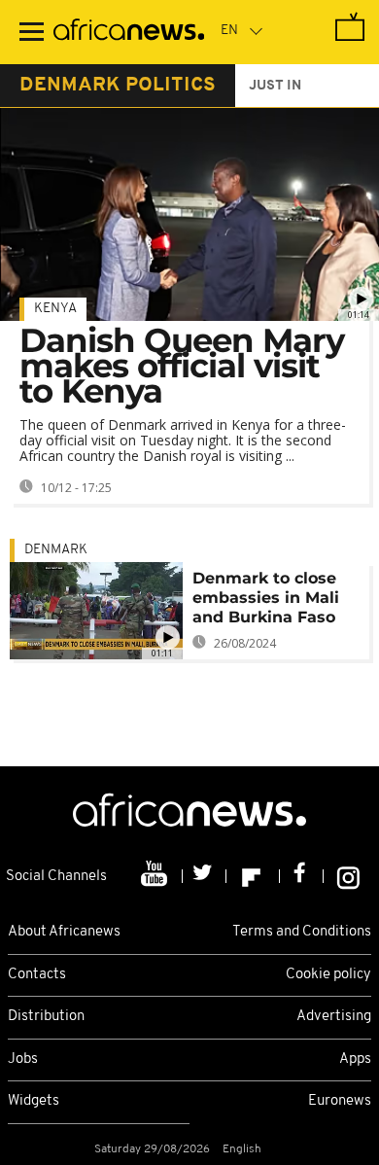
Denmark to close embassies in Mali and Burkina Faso (265, 597)
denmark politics (117, 85)
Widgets (33, 1101)
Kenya (55, 308)
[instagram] (348, 876)
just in (275, 86)
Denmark (55, 550)
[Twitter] (204, 876)
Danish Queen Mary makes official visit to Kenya (181, 365)
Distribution (46, 1016)
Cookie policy (328, 975)
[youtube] (156, 876)
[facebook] (302, 876)
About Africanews (64, 932)
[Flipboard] (253, 876)
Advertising (333, 1016)
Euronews (339, 1101)
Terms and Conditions (301, 932)
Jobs (23, 1059)
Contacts (37, 975)
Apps (355, 1059)
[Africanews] (128, 32)
